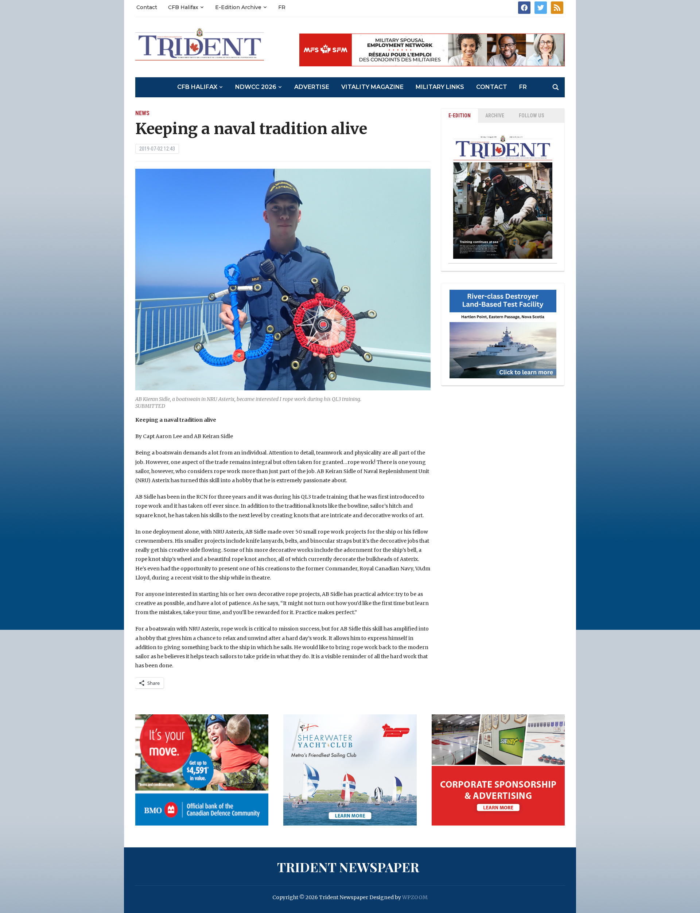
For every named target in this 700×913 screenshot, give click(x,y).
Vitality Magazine (372, 86)
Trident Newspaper (348, 866)
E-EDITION (459, 115)
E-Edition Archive (238, 7)
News (142, 113)
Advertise (311, 86)
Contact (146, 7)
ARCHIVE (494, 115)
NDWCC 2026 (255, 86)
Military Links (440, 86)
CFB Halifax (183, 7)
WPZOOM (415, 897)
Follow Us (531, 115)
